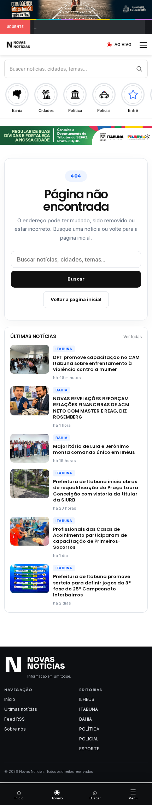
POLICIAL (89, 738)
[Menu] (143, 47)
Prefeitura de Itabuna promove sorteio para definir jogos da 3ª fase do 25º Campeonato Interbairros (92, 585)
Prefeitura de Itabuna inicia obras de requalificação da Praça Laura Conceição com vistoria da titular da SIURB (95, 490)
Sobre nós (15, 729)
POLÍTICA (89, 729)
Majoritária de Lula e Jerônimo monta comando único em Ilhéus (94, 449)
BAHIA (61, 390)
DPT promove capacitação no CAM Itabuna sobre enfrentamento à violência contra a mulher (96, 363)
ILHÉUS (86, 699)
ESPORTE (89, 748)
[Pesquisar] (138, 69)
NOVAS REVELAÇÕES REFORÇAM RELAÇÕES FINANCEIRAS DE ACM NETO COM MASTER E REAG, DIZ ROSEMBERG (91, 407)
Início (9, 699)
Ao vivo (57, 794)
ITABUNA (63, 349)
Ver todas (132, 336)
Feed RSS (14, 719)
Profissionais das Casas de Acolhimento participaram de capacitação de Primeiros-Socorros (90, 538)
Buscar (76, 279)
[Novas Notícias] (26, 44)
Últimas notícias (20, 709)
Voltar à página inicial (76, 299)
